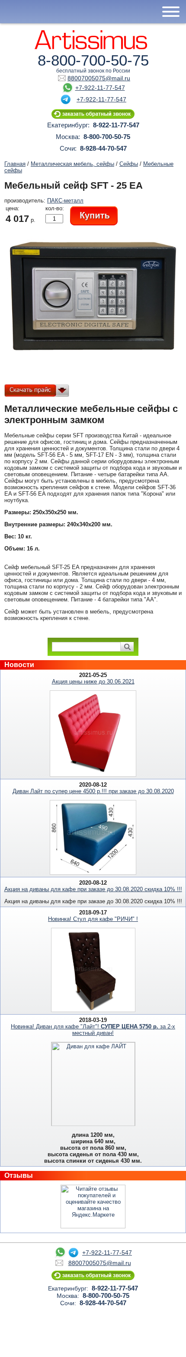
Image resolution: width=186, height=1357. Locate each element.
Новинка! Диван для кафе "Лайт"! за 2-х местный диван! (93, 1029)
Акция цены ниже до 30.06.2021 (93, 681)
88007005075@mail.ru (98, 78)
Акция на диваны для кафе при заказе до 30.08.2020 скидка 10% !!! (93, 889)
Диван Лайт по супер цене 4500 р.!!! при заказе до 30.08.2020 (93, 791)
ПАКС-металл (65, 200)
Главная (15, 164)
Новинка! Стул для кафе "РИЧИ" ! (93, 919)
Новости (19, 664)
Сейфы (128, 164)
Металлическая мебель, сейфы (72, 164)
